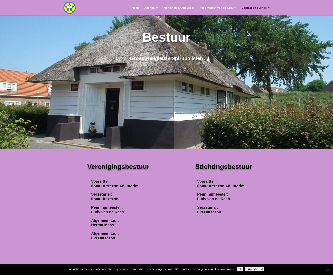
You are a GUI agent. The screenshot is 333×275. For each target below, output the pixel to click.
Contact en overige (254, 7)
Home (135, 7)
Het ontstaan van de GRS (216, 7)
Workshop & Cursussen (179, 7)
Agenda (149, 7)
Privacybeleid (255, 269)
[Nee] (328, 270)
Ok (240, 269)
